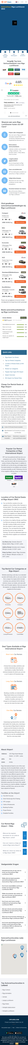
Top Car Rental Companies (13, 360)
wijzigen (12, 1043)
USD (22, 2)
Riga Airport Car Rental (12, 357)
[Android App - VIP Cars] (10, 1033)
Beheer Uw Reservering (21, 1027)
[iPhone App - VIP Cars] (18, 1033)
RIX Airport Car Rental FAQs (13, 378)
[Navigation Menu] (26, 2)
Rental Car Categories (11, 368)
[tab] (14, 835)
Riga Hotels (5, 1004)
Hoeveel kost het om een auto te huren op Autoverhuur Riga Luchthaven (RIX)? (11, 872)
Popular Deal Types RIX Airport (14, 372)
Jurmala (4, 997)
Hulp (13, 1027)
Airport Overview (10, 375)
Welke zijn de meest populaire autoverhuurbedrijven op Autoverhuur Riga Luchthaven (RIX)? (13, 880)
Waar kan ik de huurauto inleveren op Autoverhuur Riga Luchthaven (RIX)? (13, 917)
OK (17, 1043)
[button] (22, 955)
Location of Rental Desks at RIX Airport (14, 364)
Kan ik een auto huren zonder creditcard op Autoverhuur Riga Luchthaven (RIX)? (11, 903)
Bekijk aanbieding (20, 222)
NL (18, 2)
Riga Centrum (6, 989)
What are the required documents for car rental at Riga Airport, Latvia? (11, 835)
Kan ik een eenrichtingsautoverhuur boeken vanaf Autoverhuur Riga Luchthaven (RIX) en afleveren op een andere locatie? (12, 925)
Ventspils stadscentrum (8, 1007)
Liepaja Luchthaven (7, 1000)
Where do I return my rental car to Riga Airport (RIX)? (12, 852)
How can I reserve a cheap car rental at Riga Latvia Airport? (12, 844)
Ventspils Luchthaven (8, 1011)
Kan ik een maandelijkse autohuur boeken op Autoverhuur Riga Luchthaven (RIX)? (12, 887)
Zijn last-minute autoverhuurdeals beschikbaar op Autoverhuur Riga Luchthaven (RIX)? (12, 910)
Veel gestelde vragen (5, 1027)
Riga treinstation (6, 993)
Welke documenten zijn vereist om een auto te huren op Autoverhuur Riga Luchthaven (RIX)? (12, 895)
